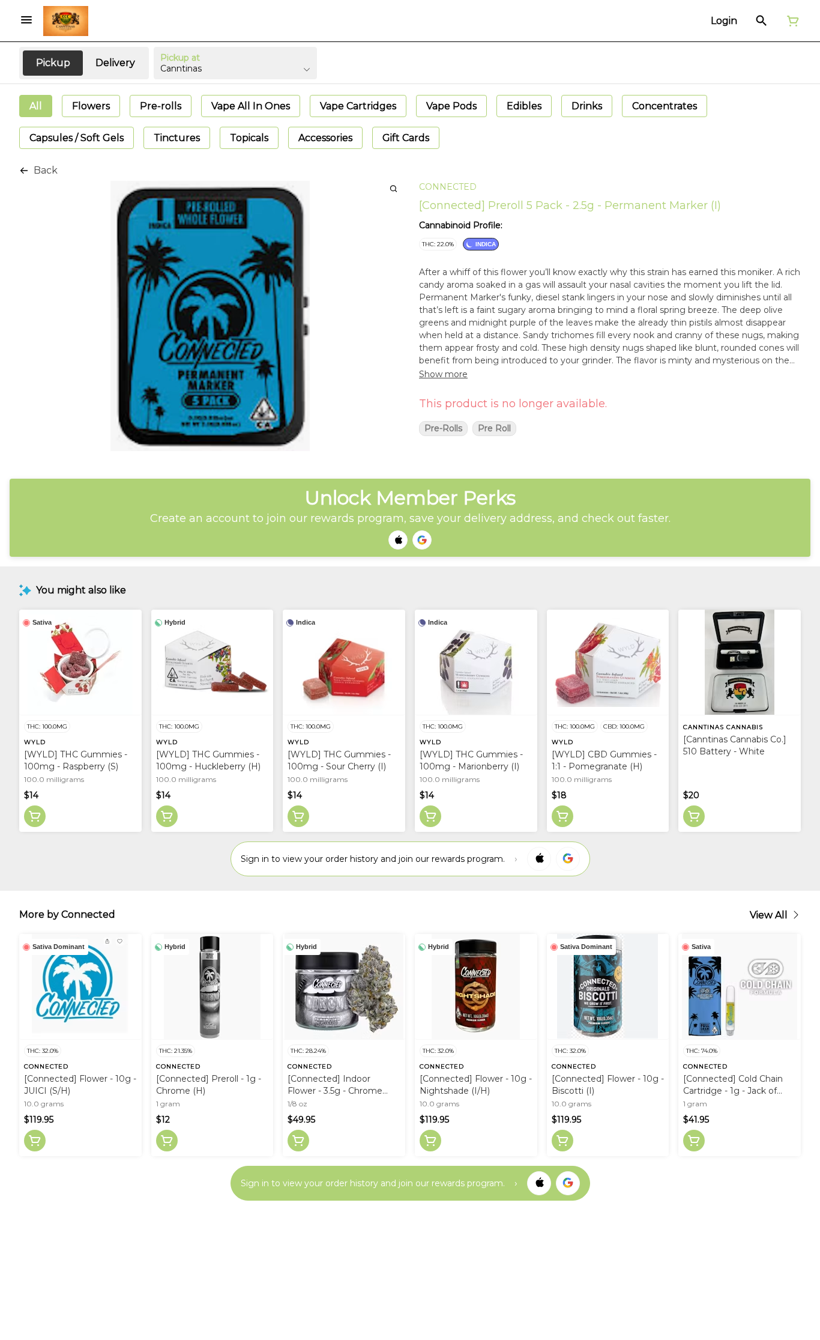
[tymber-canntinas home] (65, 21)
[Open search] (761, 21)
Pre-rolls (443, 428)
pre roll (494, 428)
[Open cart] (790, 21)
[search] (393, 188)
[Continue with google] (422, 540)
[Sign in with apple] (539, 859)
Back (46, 170)
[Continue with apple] (398, 540)
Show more (443, 374)
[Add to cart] (35, 816)
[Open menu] (26, 20)
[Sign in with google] (568, 859)
